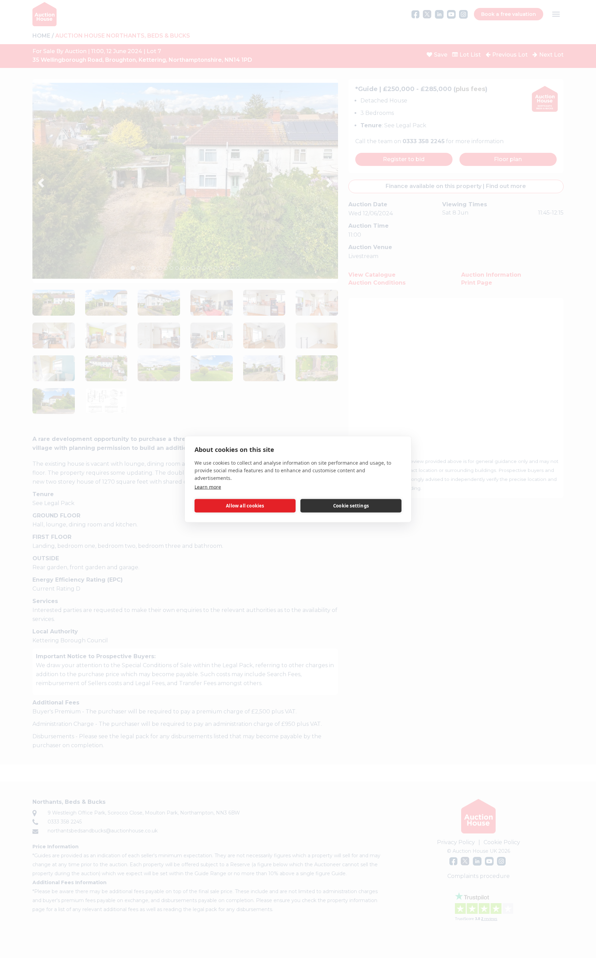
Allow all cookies (245, 506)
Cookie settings (351, 506)
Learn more (208, 486)
